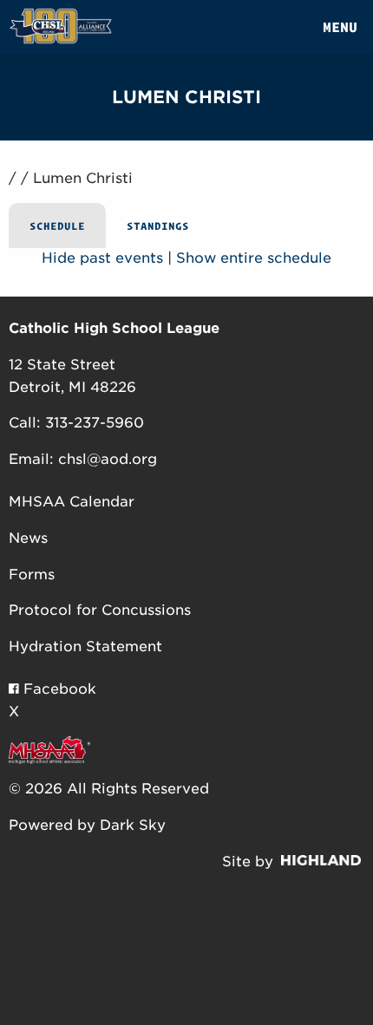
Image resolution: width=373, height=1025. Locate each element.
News (28, 538)
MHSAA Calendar (71, 501)
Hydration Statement (85, 646)
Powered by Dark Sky (87, 825)
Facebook (57, 689)
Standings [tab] (158, 225)
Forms (32, 574)
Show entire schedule (253, 258)
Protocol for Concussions (100, 610)
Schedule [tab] (57, 225)
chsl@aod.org (107, 459)
